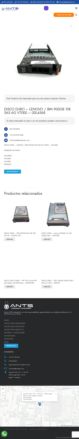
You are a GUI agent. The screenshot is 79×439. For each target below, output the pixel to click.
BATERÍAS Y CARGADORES (14, 333)
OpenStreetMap (69, 425)
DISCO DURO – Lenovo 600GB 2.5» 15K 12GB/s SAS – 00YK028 (56, 234)
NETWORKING (9, 336)
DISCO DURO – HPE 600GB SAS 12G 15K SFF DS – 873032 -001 (20, 234)
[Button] (46, 8)
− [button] (3, 392)
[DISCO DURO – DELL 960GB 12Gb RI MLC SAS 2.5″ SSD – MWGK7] (58, 261)
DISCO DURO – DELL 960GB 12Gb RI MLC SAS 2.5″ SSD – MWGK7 (57, 281)
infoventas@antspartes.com (20, 140)
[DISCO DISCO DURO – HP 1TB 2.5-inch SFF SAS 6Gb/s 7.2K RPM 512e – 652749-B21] (21, 261)
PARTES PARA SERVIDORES (14, 323)
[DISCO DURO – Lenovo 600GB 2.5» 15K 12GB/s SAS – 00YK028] (58, 214)
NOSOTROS (8, 339)
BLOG (6, 342)
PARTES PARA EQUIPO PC (14, 329)
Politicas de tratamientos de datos (65, 437)
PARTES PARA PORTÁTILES (14, 326)
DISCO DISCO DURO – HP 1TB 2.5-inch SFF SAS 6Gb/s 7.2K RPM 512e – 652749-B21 (20, 281)
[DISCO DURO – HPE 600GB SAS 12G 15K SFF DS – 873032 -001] (21, 214)
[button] (76, 8)
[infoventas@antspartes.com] (7, 140)
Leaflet (61, 425)
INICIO (6, 320)
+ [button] (3, 388)
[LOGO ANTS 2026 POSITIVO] (10, 8)
